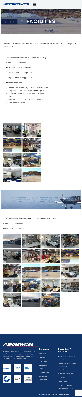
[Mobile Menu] (35, 4)
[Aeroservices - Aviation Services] (18, 4)
